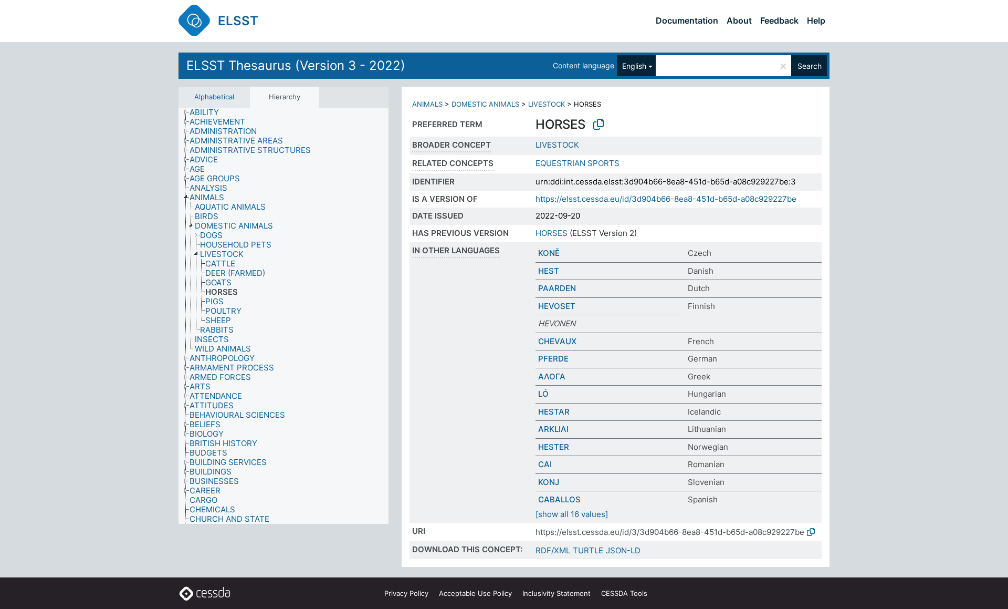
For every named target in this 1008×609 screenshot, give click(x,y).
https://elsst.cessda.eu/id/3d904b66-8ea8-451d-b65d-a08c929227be (666, 199)
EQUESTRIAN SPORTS (578, 163)
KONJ (548, 482)
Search (809, 65)
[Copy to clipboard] (598, 124)
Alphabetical (214, 96)
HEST (548, 271)
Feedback (779, 20)
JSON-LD (623, 550)
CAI (545, 464)
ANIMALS (427, 104)
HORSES (552, 233)
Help (816, 20)
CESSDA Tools (624, 593)
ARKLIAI (553, 429)
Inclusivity (556, 593)
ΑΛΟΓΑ (551, 376)
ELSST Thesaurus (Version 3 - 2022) (295, 65)
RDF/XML (553, 550)
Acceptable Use (475, 593)
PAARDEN (557, 288)
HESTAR (554, 412)
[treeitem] (208, 112)
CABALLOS (559, 499)
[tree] (283, 316)
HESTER (553, 447)
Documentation (687, 20)
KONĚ (549, 253)
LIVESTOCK (546, 104)
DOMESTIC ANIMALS (485, 104)
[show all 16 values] (572, 514)
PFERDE (553, 359)
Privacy (406, 593)
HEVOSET (556, 306)
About (739, 20)
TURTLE (588, 550)
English (634, 65)
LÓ (543, 394)
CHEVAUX (557, 341)
